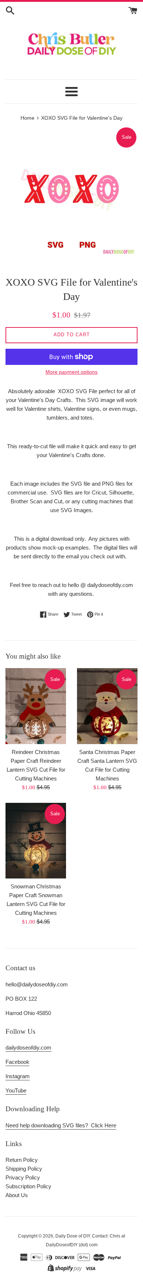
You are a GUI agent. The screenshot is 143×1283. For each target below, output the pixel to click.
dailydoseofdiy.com (28, 1047)
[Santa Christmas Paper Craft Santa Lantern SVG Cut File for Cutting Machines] (107, 706)
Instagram (18, 1076)
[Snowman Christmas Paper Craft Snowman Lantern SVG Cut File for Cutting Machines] (36, 840)
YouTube (16, 1090)
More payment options (71, 372)
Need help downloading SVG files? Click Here (61, 1125)
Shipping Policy (24, 1169)
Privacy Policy (23, 1177)
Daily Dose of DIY (72, 1236)
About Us (17, 1195)
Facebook (17, 1062)
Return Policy (22, 1160)
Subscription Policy (28, 1186)
